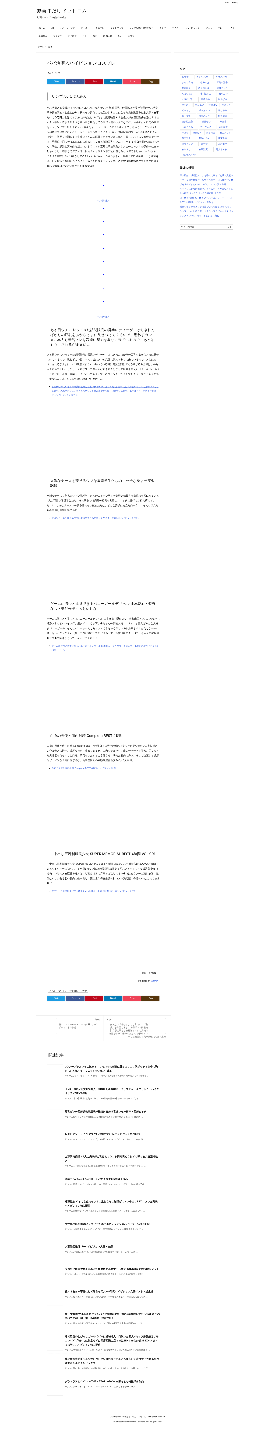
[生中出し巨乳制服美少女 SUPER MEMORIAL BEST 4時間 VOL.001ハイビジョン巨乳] (106, 929)
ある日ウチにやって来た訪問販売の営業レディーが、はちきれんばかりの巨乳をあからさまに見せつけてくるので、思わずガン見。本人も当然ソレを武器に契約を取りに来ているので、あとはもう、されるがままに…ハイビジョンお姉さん (105, 390)
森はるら (222, 110)
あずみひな (221, 76)
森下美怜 (186, 115)
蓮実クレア (187, 143)
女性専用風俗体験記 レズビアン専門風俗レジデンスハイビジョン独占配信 (107, 1224)
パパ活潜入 (103, 200)
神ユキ (185, 132)
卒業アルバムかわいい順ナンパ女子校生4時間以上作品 (96, 1179)
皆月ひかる (206, 127)
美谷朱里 (210, 132)
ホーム (41, 46)
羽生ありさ (225, 132)
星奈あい (199, 104)
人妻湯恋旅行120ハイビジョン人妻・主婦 (89, 1246)
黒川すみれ (221, 149)
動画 (50, 46)
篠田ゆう (197, 132)
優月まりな (222, 88)
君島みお (223, 93)
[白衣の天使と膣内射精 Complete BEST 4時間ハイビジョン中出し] (106, 806)
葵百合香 (222, 138)
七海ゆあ (204, 82)
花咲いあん (204, 138)
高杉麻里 (222, 143)
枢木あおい (204, 110)
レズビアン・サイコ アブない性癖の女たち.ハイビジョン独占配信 (102, 1134)
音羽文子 (205, 143)
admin (154, 980)
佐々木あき (203, 88)
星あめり (186, 104)
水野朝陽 (222, 115)
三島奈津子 (222, 82)
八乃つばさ (187, 93)
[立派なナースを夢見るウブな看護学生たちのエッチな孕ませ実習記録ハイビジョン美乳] (106, 556)
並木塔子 (186, 88)
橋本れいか (204, 115)
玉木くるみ (187, 127)
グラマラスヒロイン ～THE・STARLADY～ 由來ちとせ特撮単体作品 (104, 1381)
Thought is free (155, 1422)
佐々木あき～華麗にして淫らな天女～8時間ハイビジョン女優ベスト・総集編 (109, 1291)
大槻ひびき (187, 99)
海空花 (223, 121)
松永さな (186, 110)
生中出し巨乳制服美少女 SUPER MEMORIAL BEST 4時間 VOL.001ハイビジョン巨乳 (94, 891)
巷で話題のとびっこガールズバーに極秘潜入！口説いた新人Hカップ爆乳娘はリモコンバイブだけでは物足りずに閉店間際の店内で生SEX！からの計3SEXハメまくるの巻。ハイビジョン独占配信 (112, 1340)
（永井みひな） (189, 155)
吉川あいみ (206, 93)
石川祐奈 (223, 127)
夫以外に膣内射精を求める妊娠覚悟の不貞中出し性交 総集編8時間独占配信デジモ (112, 1268)
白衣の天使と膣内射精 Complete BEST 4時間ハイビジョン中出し (84, 768)
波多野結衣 (187, 121)
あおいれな (202, 76)
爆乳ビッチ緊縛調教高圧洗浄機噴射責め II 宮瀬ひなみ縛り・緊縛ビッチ (105, 1111)
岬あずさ (222, 99)
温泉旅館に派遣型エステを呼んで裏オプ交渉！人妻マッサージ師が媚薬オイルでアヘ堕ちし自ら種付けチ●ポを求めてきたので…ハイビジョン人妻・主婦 (206, 180)
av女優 (152, 972)
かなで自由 (187, 82)
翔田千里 (186, 138)
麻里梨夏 (203, 149)
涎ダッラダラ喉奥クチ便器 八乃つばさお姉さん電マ (206, 206)
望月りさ (226, 104)
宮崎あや (205, 99)
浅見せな (206, 121)
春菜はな (212, 104)
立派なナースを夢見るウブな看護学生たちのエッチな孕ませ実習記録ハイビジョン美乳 (95, 518)
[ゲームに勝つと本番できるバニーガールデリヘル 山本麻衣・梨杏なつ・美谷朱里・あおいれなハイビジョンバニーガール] (106, 688)
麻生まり (186, 149)
